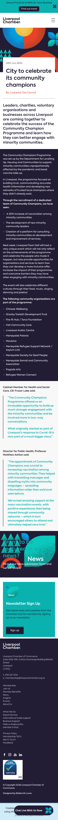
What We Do (9, 711)
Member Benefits (12, 691)
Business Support (11, 721)
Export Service (10, 714)
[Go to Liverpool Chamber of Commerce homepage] (12, 20)
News (6, 694)
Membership (9, 685)
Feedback (8, 742)
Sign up (14, 630)
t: (10, 674)
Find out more (29, 8)
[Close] (55, 6)
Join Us (6, 688)
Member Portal (10, 727)
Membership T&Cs (12, 736)
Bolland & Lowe (24, 793)
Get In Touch (9, 739)
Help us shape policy (13, 724)
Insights (7, 698)
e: (24, 678)
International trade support (17, 718)
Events (6, 701)
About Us (7, 704)
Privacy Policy (10, 733)
